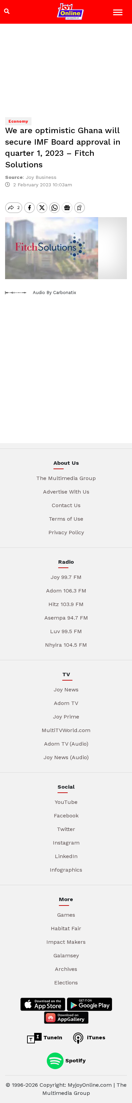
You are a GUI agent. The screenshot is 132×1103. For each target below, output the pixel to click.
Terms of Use (66, 519)
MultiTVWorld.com (66, 730)
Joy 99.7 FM (66, 577)
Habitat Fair (66, 928)
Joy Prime (66, 716)
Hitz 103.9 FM (66, 604)
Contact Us (66, 505)
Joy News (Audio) (66, 757)
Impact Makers (66, 942)
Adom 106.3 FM (66, 590)
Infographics (66, 870)
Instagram (66, 842)
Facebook (66, 815)
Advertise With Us (66, 491)
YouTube (66, 802)
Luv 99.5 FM (66, 631)
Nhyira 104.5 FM (66, 645)
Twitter (66, 829)
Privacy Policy (66, 532)
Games (66, 915)
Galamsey (66, 955)
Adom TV (66, 703)
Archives (66, 969)
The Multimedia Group (66, 478)
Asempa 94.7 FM (66, 618)
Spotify (75, 1060)
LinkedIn (66, 856)
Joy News (66, 689)
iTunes (95, 1037)
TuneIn (52, 1037)
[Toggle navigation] (118, 13)
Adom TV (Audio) (66, 744)
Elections (66, 982)
